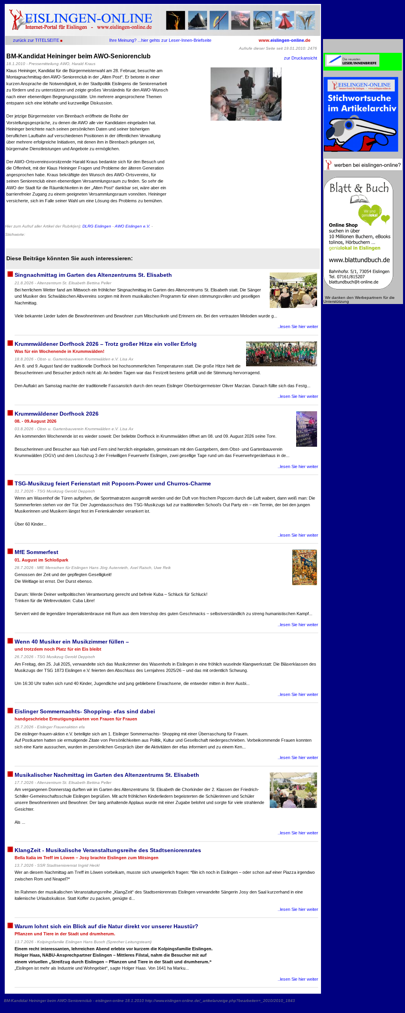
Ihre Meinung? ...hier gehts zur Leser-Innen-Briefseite (160, 40)
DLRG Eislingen (96, 226)
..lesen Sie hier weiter (298, 326)
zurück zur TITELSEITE (36, 40)
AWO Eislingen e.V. (132, 226)
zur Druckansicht (300, 58)
